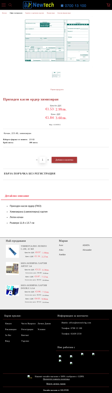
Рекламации (11, 329)
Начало (4, 13)
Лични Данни (44, 324)
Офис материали (16, 13)
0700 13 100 (76, 328)
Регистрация (27, 329)
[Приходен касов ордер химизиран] (56, 77)
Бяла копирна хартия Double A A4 (34, 286)
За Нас (8, 335)
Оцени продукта (56, 90)
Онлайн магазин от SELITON (56, 390)
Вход (7, 341)
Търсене (25, 341)
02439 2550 (76, 334)
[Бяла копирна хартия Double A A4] (12, 290)
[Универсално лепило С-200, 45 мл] (12, 251)
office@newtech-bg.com (80, 323)
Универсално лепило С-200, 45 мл (34, 247)
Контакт (25, 335)
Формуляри (51, 13)
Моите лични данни (56, 384)
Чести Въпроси (28, 324)
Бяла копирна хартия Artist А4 (34, 264)
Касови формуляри (64, 13)
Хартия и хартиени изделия (34, 13)
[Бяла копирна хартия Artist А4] (12, 268)
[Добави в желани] (107, 152)
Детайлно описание (17, 195)
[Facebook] (61, 339)
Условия (41, 329)
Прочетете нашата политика (56, 379)
